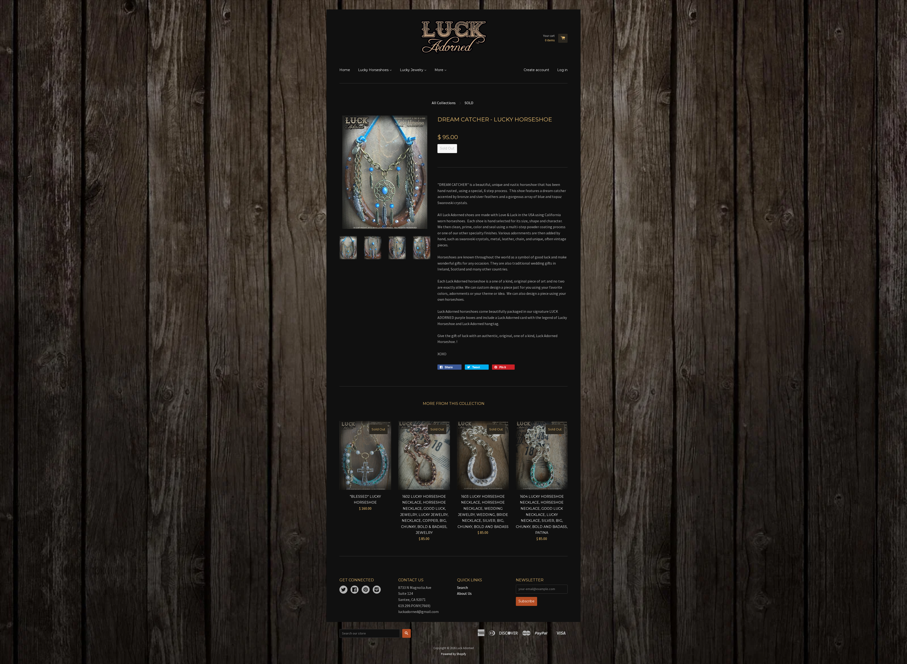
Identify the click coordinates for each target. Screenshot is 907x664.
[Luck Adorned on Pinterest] (366, 590)
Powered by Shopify (453, 654)
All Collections (444, 102)
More (439, 70)
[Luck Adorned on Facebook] (355, 590)
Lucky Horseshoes (373, 70)
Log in (562, 70)
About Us (464, 593)
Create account (536, 70)
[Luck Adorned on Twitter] (343, 590)
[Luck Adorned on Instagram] (377, 590)
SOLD (469, 102)
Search (462, 587)
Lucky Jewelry (412, 70)
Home (344, 70)
